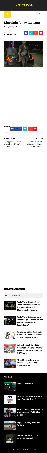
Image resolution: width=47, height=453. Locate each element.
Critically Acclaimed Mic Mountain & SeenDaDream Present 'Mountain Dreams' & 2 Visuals (30, 349)
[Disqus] (23, 183)
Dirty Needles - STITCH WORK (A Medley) (28, 437)
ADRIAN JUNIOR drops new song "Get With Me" (29, 397)
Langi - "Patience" (25, 383)
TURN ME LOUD (23, 4)
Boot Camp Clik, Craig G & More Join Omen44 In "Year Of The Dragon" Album (29, 335)
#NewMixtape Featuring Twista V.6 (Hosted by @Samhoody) (28, 363)
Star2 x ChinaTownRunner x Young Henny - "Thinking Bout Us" (30, 412)
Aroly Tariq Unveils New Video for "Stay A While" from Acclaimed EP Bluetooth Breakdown (28, 306)
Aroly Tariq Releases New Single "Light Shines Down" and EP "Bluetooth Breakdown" (30, 321)
